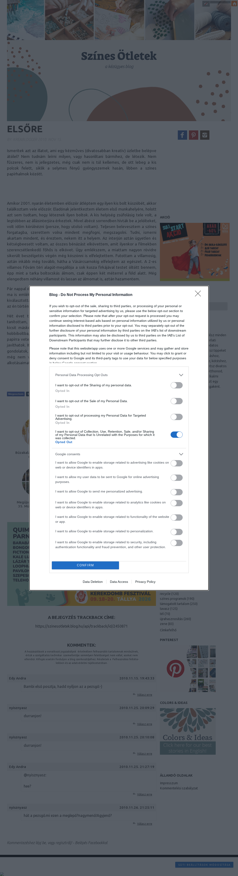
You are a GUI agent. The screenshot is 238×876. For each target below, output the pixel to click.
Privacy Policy (145, 582)
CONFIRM (85, 565)
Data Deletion (93, 582)
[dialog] (119, 438)
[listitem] (119, 375)
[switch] (177, 385)
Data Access (119, 582)
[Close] (199, 295)
